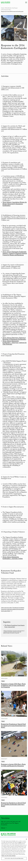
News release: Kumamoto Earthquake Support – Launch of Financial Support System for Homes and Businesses (15, 253)
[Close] (26, 839)
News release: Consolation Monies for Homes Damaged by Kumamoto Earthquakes (15, 203)
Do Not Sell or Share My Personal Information (14, 858)
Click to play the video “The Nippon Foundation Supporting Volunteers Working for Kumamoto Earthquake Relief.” (12, 609)
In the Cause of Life (5, 9)
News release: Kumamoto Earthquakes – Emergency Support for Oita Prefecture (15, 342)
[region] (14, 849)
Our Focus (14, 8)
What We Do (8, 8)
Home (2, 8)
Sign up (3, 827)
